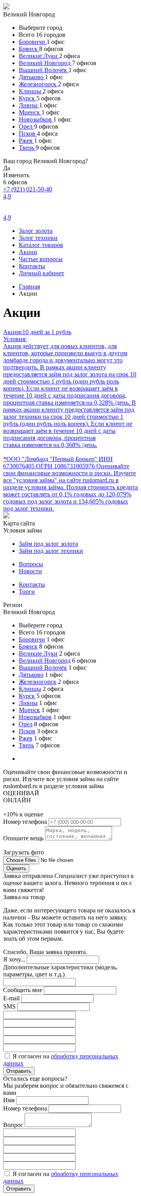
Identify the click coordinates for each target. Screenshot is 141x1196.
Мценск (30, 112)
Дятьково (32, 77)
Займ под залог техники (51, 550)
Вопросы (31, 564)
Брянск (29, 48)
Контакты (32, 266)
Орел (26, 126)
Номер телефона (26, 821)
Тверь (27, 147)
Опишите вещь (24, 838)
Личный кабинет (41, 273)
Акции (28, 252)
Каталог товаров (41, 245)
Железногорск (38, 84)
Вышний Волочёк (44, 70)
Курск (27, 98)
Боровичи (33, 41)
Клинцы (31, 91)
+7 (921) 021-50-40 (27, 189)
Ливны (29, 105)
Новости (30, 571)
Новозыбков (36, 119)
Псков (28, 133)
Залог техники (38, 237)
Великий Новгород (45, 63)
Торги (27, 591)
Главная (29, 286)
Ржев (26, 140)
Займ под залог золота (48, 543)
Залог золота (35, 230)
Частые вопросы (41, 259)
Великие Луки (39, 56)
